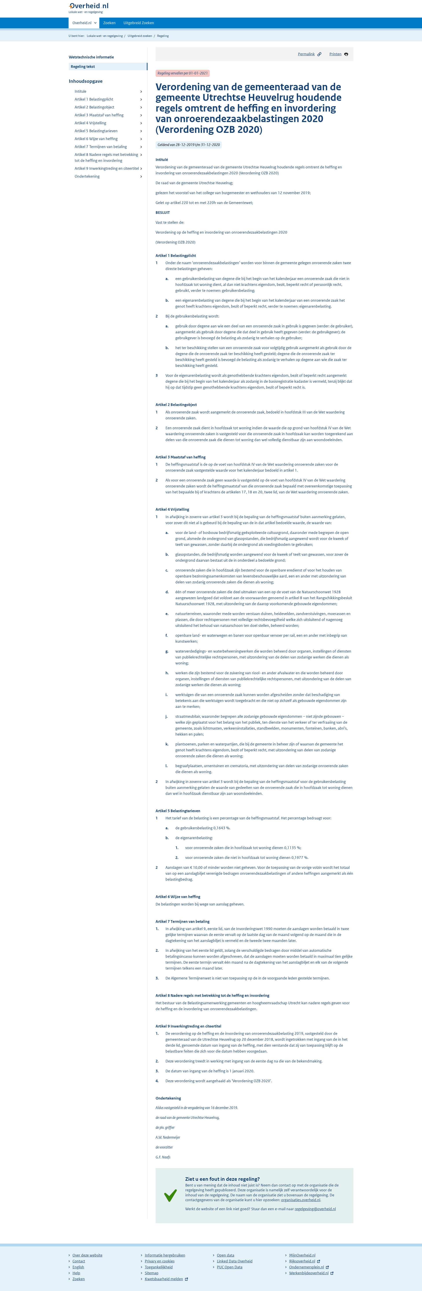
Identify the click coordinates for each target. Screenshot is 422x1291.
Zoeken (109, 22)
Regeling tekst (83, 66)
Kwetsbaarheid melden (164, 1279)
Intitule (80, 91)
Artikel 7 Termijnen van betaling (101, 146)
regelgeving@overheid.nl (315, 1208)
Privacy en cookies (160, 1261)
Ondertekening (87, 176)
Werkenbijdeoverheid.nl (309, 1273)
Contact (79, 1261)
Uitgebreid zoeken (140, 36)
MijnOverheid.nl (302, 1255)
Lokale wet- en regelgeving (105, 36)
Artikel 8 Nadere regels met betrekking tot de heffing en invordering (106, 157)
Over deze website (87, 1255)
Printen (335, 54)
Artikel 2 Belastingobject (94, 107)
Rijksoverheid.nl (302, 1261)
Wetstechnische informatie (91, 57)
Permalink (306, 54)
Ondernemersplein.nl (306, 1267)
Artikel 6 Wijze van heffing (96, 138)
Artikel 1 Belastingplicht (94, 99)
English (78, 1267)
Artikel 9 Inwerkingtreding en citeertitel (107, 168)
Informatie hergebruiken (165, 1255)
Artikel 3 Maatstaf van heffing (99, 115)
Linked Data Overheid (235, 1261)
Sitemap (151, 1273)
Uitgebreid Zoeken (139, 22)
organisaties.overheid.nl (300, 1199)
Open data (225, 1255)
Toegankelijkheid (159, 1267)
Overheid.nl (82, 24)
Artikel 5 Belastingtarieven (96, 130)
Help (76, 1273)
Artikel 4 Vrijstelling (90, 123)
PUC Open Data (229, 1267)
